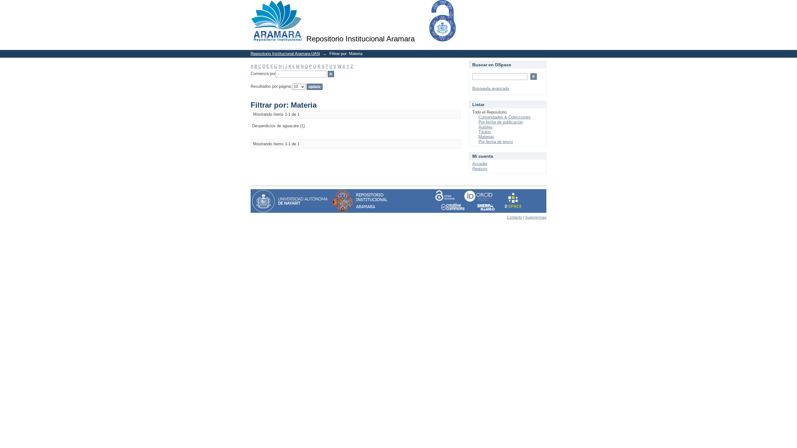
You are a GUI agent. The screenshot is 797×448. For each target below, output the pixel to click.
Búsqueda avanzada (490, 88)
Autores (486, 127)
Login (541, 7)
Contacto (514, 217)
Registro (479, 168)
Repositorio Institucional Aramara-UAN (285, 53)
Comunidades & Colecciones (505, 117)
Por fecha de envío (496, 141)
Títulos (485, 131)
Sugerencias (535, 217)
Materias (486, 136)
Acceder (479, 163)
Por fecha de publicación (501, 122)
